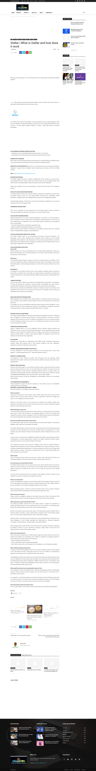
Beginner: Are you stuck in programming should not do (68, 83)
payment (27, 39)
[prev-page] (11, 674)
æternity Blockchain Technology (34, 669)
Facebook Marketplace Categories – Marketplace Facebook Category (51, 729)
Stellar (31, 39)
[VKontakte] (82, 1)
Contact (35, 0)
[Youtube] (84, 1)
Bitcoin (45, 668)
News (12, 12)
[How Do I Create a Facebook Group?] (66, 44)
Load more (73, 50)
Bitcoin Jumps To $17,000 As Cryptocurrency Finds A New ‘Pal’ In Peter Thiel (49, 636)
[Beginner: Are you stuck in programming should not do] (68, 76)
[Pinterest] (27, 52)
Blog (28, 0)
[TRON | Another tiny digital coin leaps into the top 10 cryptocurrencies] (51, 608)
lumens (24, 39)
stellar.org (35, 39)
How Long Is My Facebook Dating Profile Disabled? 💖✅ (80, 83)
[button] (84, 12)
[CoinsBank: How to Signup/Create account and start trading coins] (51, 663)
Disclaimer (66, 769)
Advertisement (77, 769)
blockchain (15, 39)
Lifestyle (34, 12)
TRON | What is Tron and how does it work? (24, 173)
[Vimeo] (80, 1)
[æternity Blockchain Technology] (35, 663)
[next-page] (13, 674)
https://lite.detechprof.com (25, 645)
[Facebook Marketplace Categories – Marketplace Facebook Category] (40, 729)
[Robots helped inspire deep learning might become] (13, 743)
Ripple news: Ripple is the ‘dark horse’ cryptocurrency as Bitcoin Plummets (34, 617)
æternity (29, 668)
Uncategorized (65, 65)
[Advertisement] (34, 28)
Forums (31, 0)
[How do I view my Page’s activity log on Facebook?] (66, 37)
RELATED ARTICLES (15, 655)
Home (11, 16)
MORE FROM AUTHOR (27, 655)
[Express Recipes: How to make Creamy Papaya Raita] (13, 736)
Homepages (49, 12)
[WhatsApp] (30, 52)
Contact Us (83, 769)
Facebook (77, 65)
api (15, 16)
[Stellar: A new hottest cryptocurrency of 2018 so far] (18, 606)
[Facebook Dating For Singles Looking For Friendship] (40, 736)
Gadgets (26, 12)
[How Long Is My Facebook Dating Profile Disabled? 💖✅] (80, 76)
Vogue (64, 79)
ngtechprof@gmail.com (40, 763)
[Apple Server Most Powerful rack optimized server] (13, 729)
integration (19, 39)
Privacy (71, 769)
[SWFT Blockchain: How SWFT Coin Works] (18, 663)
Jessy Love (14, 49)
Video (41, 12)
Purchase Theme (41, 0)
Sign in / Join (23, 0)
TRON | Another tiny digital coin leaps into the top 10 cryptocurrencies (51, 614)
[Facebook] (75, 1)
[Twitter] (77, 1)
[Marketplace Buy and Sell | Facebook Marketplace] (66, 31)
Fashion (18, 12)
